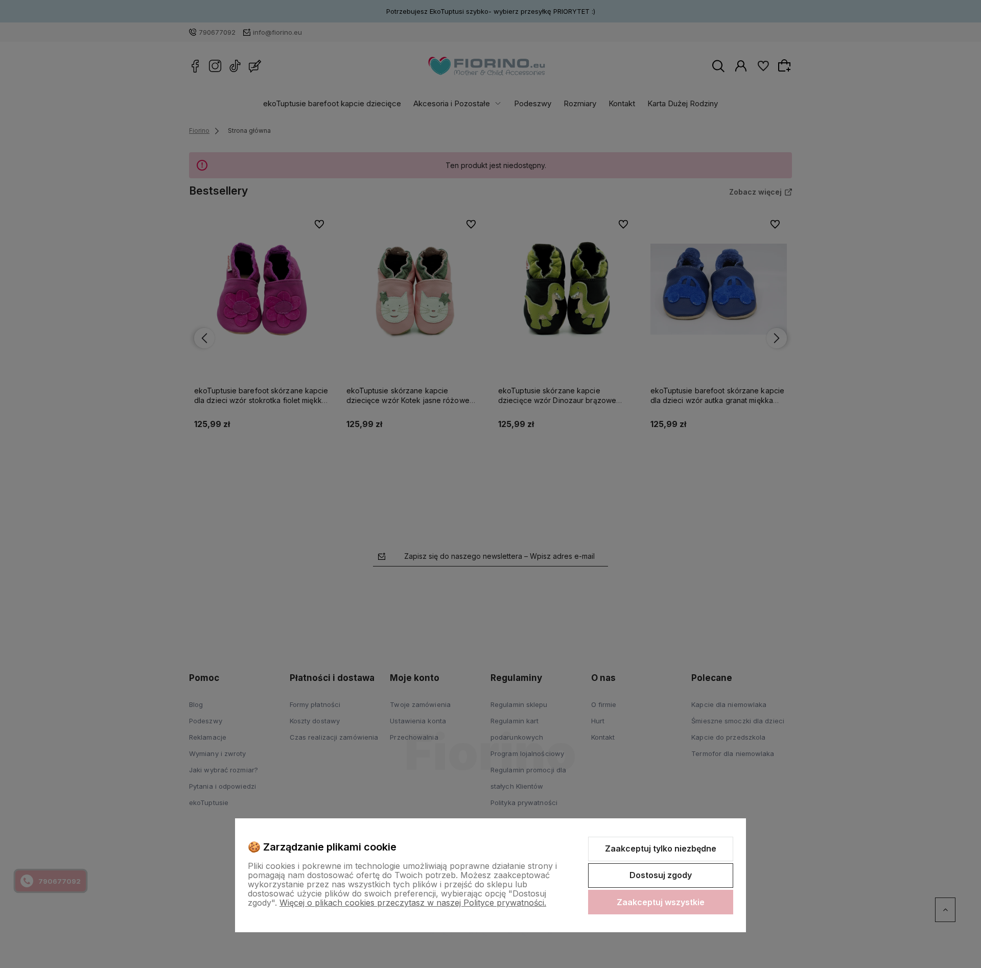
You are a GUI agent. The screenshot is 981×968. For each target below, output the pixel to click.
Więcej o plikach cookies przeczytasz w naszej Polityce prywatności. (412, 903)
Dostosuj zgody (660, 875)
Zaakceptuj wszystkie (661, 902)
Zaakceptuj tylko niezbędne (660, 848)
